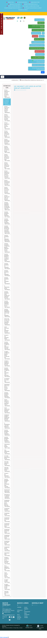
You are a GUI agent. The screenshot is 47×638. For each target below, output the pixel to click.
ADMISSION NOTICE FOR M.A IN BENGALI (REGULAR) (7, 503)
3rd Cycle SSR (35, 36)
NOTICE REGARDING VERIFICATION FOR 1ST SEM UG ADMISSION (7, 313)
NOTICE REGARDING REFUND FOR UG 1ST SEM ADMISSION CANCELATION (7, 230)
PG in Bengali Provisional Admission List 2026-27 (32, 7)
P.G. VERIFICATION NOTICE (7, 452)
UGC (19, 619)
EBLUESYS (4, 626)
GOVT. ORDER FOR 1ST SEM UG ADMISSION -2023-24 (7, 402)
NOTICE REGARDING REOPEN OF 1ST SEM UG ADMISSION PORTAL (7, 258)
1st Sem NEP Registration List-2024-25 (37, 45)
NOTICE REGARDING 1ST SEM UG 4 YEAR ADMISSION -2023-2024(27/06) (7, 372)
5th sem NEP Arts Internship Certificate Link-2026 (38, 61)
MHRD (19, 607)
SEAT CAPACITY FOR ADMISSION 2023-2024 (7, 410)
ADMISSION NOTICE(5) (7, 510)
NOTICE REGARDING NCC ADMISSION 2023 (7, 280)
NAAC (26, 617)
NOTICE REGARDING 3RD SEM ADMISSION (7, 214)
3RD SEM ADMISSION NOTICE (7, 469)
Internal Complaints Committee (38, 30)
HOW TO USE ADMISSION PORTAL (7, 338)
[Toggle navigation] (2, 77)
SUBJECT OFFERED (7, 581)
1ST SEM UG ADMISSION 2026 (38, 57)
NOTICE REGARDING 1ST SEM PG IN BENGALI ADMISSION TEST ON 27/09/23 (7, 248)
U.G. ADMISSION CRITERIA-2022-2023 (7, 568)
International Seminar (40, 54)
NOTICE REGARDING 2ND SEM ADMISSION (7, 395)
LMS (43, 72)
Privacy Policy (16, 627)
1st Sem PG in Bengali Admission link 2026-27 (12, 7)
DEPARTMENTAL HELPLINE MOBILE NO (7, 426)
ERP (43, 33)
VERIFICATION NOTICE (7, 288)
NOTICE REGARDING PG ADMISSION (7, 266)
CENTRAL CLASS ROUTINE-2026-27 (14, 6)
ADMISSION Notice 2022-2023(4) (7, 543)
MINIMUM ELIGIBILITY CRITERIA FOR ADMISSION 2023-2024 (7, 418)
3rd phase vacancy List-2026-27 (38, 65)
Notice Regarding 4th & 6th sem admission (7, 198)
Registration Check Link (39, 51)
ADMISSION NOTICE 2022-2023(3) (7, 537)
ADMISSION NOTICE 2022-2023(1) (7, 525)
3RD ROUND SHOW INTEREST (7, 446)
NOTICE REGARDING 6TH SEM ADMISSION (7, 440)
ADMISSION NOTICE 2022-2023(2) (7, 531)
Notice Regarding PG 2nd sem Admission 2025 (7, 125)
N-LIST (19, 617)
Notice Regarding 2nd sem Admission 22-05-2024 (7, 183)
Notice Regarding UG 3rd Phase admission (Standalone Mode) (7, 94)
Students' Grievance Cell (39, 19)
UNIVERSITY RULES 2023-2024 (7, 380)
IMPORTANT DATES (7, 554)
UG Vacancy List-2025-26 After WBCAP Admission (7, 102)
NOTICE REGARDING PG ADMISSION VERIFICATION (7, 238)
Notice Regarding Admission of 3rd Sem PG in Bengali (7, 149)
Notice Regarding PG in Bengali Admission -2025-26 (7, 109)
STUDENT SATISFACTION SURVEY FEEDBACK (38, 26)
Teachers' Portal (41, 22)
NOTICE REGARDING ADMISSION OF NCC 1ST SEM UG (7, 304)
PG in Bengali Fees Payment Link (38, 42)
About (3, 627)
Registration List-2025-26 (22, 9)
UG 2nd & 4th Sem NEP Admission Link (37, 48)
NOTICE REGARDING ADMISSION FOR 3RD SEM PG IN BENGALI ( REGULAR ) (7, 206)
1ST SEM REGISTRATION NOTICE (7, 457)
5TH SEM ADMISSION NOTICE (7, 463)
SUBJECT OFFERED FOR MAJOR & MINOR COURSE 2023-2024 (7, 355)
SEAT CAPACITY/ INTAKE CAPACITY (7, 575)
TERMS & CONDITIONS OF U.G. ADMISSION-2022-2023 (7, 560)
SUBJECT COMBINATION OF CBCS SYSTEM (7, 587)
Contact (21, 627)
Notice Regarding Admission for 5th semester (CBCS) (7, 157)
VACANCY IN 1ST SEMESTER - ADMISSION (7, 496)
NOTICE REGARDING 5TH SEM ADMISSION (7, 221)
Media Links (42, 36)
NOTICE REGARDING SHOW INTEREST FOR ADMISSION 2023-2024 (7, 295)
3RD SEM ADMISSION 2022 (7, 593)
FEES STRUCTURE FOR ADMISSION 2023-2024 (7, 330)
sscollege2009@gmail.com (8, 615)
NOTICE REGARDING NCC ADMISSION (7, 273)
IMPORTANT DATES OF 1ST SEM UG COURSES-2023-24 (7, 387)
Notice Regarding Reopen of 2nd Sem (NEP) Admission (7, 117)
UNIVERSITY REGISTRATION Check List (31, 4)
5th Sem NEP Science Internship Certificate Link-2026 (38, 68)
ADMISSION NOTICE (7, 514)
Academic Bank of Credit (34, 2)
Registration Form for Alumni (14, 4)
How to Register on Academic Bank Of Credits (31, 6)
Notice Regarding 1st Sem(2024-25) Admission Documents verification (7, 174)
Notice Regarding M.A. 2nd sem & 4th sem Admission (7, 190)
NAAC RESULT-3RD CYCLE (39, 39)
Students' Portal (11, 2)
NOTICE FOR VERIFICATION (7, 491)
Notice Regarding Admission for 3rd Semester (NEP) (7, 165)
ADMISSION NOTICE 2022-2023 (7, 519)
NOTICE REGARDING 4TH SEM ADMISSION (7, 433)
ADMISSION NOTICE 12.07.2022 (7, 549)
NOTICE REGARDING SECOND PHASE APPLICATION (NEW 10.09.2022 (7, 483)
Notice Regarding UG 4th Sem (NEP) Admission (7, 142)
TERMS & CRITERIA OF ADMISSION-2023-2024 (7, 363)
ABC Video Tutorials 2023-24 (22, 2)
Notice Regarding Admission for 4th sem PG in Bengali (7, 134)
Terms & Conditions (9, 627)
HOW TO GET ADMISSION (7, 475)
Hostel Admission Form (36, 33)
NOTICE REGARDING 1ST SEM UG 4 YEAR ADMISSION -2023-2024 (7, 346)
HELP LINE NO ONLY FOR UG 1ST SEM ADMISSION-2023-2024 (7, 321)
